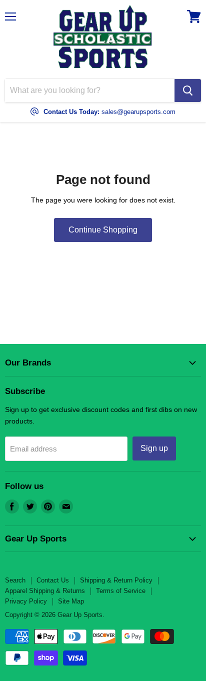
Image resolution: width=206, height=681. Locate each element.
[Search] (187, 90)
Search (15, 580)
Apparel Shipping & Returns (45, 590)
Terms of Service (121, 590)
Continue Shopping (103, 230)
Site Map (71, 601)
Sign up (154, 448)
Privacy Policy (26, 601)
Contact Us (52, 580)
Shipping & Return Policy (116, 580)
